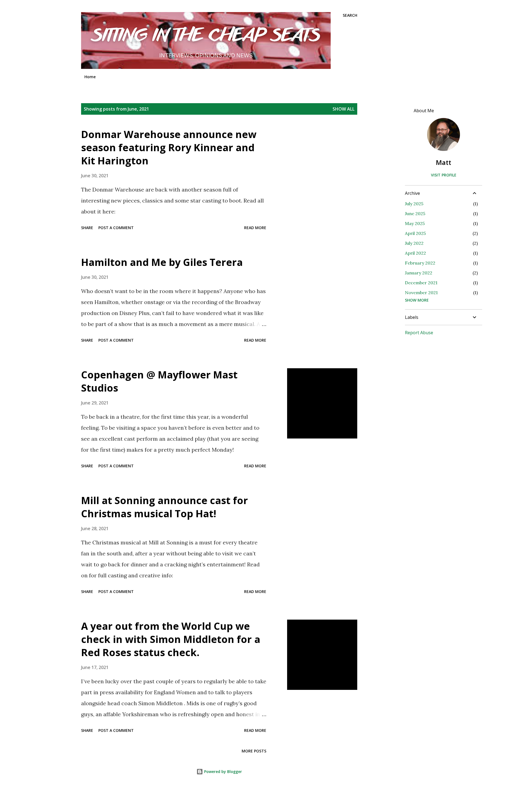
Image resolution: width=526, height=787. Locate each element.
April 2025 (415, 233)
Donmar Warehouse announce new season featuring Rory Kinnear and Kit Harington (168, 147)
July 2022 (414, 243)
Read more (255, 227)
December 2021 (421, 282)
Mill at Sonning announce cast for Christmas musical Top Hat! (164, 507)
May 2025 (415, 223)
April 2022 (415, 253)
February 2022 (420, 263)
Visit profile (443, 175)
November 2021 (421, 292)
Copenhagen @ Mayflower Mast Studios (159, 381)
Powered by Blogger (222, 771)
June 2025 (415, 213)
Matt (443, 162)
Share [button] (87, 227)
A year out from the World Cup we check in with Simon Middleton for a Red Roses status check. (170, 639)
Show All (344, 109)
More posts (254, 751)
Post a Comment (116, 227)
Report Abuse (419, 333)
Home (90, 76)
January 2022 (418, 273)
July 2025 (414, 203)
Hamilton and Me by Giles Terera (162, 262)
